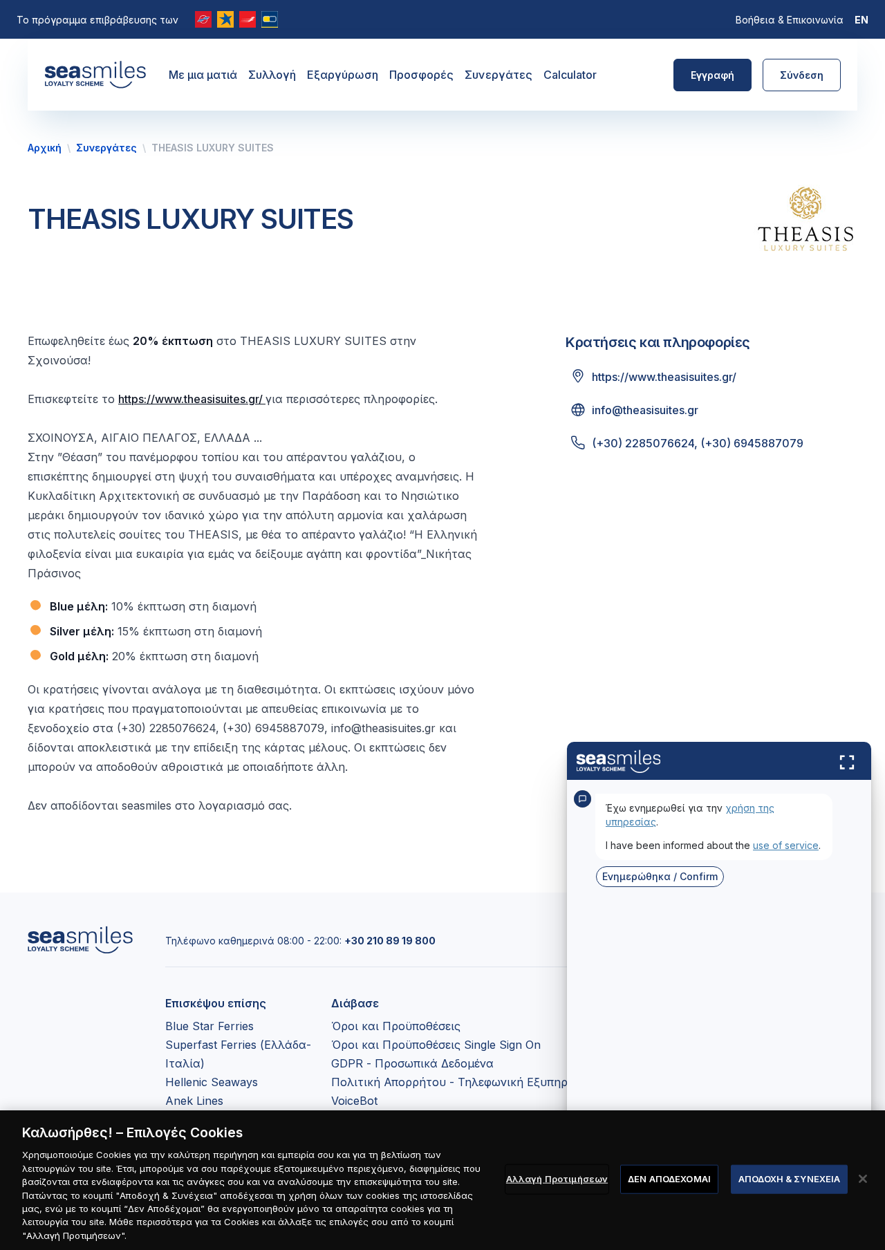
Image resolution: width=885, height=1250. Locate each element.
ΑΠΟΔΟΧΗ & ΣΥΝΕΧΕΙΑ (789, 1178)
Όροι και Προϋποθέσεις (395, 1026)
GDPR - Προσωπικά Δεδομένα (412, 1063)
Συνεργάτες (498, 75)
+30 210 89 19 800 (390, 940)
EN (861, 20)
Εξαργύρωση (342, 75)
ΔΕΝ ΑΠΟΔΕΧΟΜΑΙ (669, 1178)
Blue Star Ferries (209, 1026)
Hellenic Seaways (211, 1082)
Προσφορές (421, 75)
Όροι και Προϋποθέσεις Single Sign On (436, 1045)
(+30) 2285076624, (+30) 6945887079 (697, 443)
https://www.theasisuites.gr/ (192, 399)
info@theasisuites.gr (645, 410)
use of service (786, 845)
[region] (442, 1180)
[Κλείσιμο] (863, 1179)
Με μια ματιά (203, 75)
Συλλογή (272, 75)
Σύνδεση (801, 75)
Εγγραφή (712, 75)
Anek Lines (194, 1101)
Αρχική (45, 147)
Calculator (570, 75)
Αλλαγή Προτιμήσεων (557, 1178)
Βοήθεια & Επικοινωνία (790, 20)
